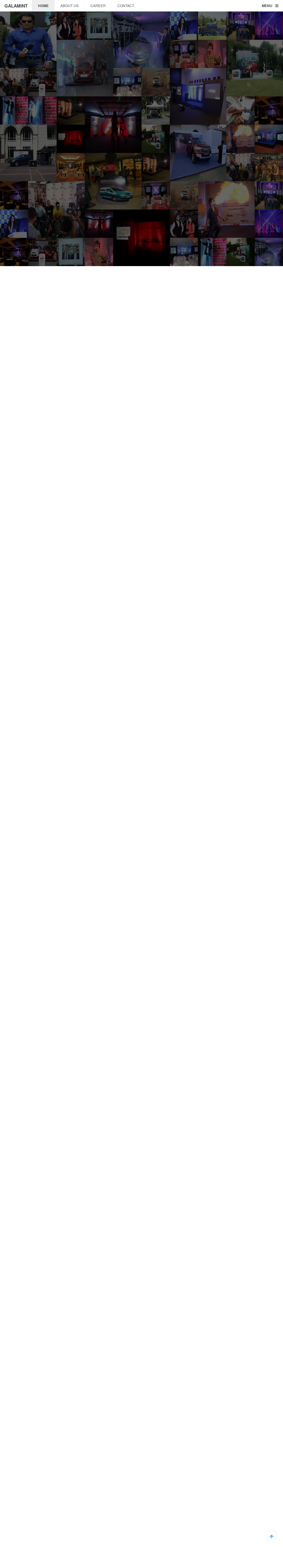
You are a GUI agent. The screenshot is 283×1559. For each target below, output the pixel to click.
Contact (125, 5)
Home (43, 5)
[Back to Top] (271, 1536)
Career (98, 5)
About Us (69, 5)
